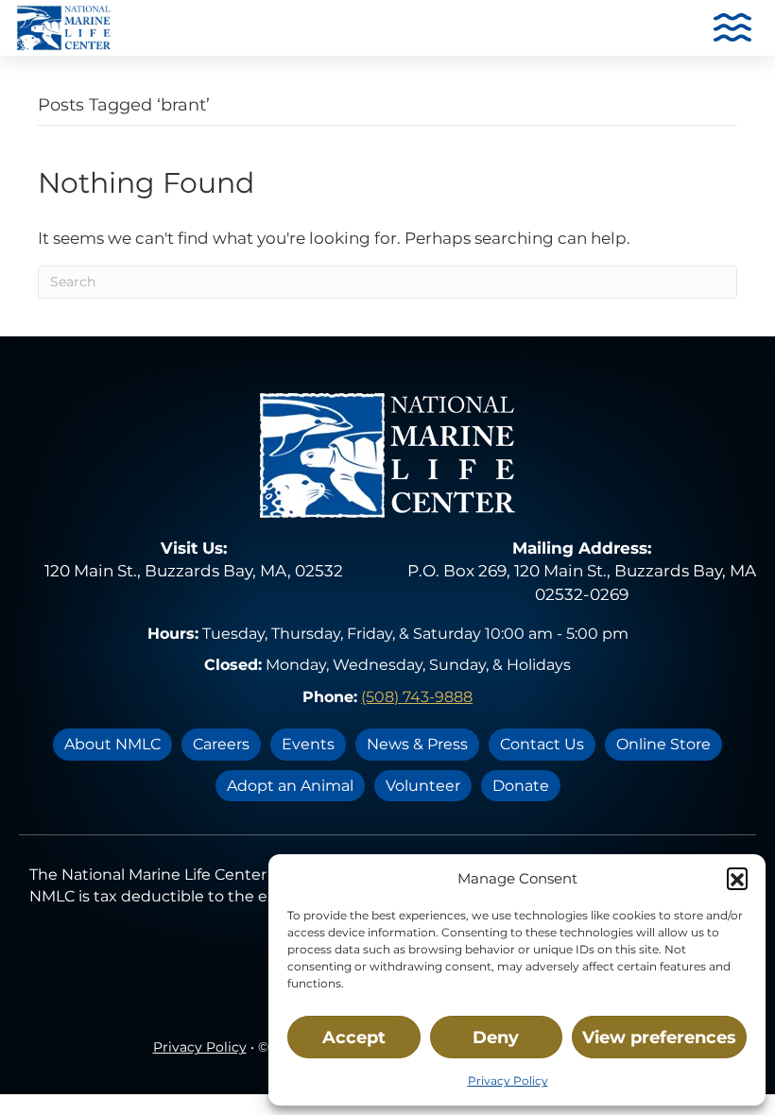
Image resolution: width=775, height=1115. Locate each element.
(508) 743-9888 (417, 697)
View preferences (659, 1037)
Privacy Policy (508, 1080)
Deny (496, 1037)
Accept (354, 1037)
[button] (737, 877)
